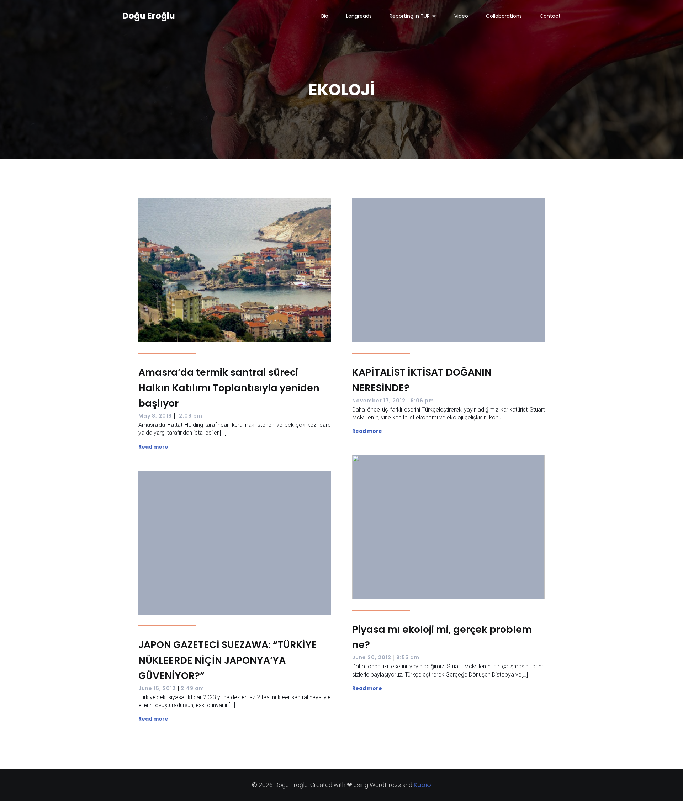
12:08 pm (189, 415)
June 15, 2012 (157, 688)
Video (461, 16)
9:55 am (407, 657)
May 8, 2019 (155, 415)
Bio (324, 16)
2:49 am (192, 688)
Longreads (359, 16)
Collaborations (504, 16)
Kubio (422, 784)
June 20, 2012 (371, 657)
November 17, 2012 (379, 400)
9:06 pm (422, 400)
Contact (550, 16)
